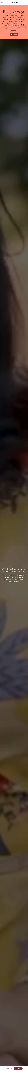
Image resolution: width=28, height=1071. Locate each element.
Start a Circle (14, 34)
